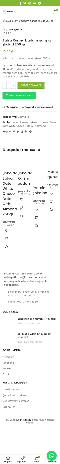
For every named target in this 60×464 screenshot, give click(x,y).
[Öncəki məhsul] (4, 33)
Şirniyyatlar (15, 29)
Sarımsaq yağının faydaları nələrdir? (34, 335)
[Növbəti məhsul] (10, 33)
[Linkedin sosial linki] (34, 3)
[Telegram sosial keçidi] (39, 3)
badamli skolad (20, 122)
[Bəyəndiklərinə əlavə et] (6, 230)
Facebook (8, 362)
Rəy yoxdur (36, 323)
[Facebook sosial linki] (20, 3)
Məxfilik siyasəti (11, 389)
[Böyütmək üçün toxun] (8, 17)
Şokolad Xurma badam (25, 178)
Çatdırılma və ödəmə (14, 395)
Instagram (8, 357)
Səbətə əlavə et (31, 85)
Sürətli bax (6, 247)
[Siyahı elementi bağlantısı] (30, 302)
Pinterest (7, 368)
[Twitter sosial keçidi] (24, 3)
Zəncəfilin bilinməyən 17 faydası (37, 318)
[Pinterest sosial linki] (29, 3)
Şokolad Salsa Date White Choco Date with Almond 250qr (10, 194)
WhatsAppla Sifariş (21, 95)
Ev (4, 29)
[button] (6, 238)
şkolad (34, 122)
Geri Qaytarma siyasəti (15, 401)
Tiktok (5, 374)
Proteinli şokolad (39, 190)
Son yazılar (8, 406)
